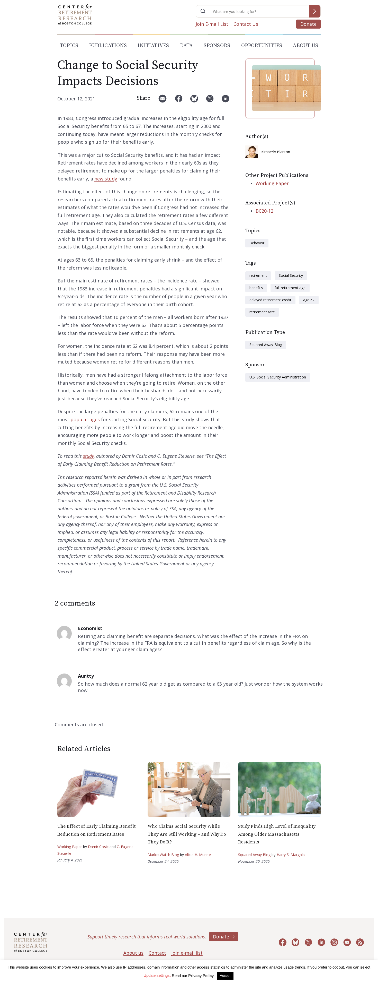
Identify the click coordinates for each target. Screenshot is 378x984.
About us (133, 953)
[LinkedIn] (225, 100)
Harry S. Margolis (291, 854)
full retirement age (290, 287)
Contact (157, 953)
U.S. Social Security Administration (277, 377)
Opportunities (261, 45)
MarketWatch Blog (163, 854)
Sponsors (217, 45)
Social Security (291, 275)
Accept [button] (225, 976)
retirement (258, 275)
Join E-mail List (212, 24)
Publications (108, 45)
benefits (256, 287)
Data (186, 45)
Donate (308, 24)
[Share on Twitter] (210, 100)
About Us (305, 45)
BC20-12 (264, 211)
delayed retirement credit (270, 299)
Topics (69, 45)
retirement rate (262, 311)
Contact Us (245, 24)
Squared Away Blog (265, 344)
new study (105, 179)
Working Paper (272, 183)
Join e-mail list (187, 953)
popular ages (85, 419)
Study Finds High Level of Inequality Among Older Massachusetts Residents (277, 834)
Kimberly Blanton (275, 151)
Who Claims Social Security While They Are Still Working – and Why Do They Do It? (187, 834)
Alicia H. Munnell (198, 854)
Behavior (256, 242)
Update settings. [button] (157, 975)
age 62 (308, 299)
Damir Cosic (98, 846)
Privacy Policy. (201, 975)
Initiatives (153, 45)
